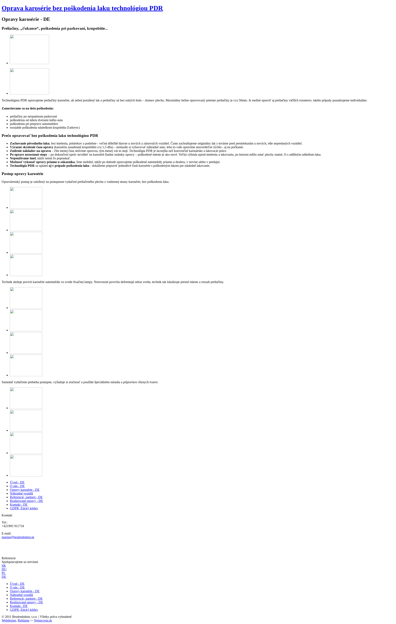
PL (4, 573)
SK (4, 565)
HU (4, 569)
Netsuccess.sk (43, 620)
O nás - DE (17, 486)
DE (4, 576)
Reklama (23, 620)
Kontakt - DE (19, 504)
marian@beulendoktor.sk (18, 537)
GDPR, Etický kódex (24, 508)
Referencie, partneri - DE (26, 497)
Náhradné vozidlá (21, 493)
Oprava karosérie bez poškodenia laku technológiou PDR (82, 8)
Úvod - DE (17, 482)
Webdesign (9, 620)
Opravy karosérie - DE (25, 489)
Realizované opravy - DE (26, 501)
